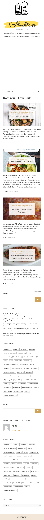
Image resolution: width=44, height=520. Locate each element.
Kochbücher (27, 112)
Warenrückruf (18, 391)
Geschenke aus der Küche (11, 364)
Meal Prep (25, 376)
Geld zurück (27, 360)
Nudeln (6, 383)
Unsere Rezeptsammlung (24, 206)
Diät (5, 360)
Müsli (33, 380)
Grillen (6, 368)
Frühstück (18, 360)
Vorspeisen (23, 113)
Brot (30, 353)
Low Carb (24, 159)
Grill (32, 364)
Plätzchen (22, 383)
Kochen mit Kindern (9, 372)
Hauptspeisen (14, 112)
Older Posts (37, 291)
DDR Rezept (34, 357)
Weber (27, 391)
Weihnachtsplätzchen (10, 395)
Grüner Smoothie (16, 368)
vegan (36, 387)
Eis (11, 360)
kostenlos (20, 372)
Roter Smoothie (33, 383)
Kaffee (26, 368)
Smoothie (16, 387)
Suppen (26, 205)
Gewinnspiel (24, 364)
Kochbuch (21, 112)
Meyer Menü (35, 376)
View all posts (16, 431)
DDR (26, 357)
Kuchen (29, 372)
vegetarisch (8, 391)
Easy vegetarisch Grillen (22, 116)
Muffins (17, 380)
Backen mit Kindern (10, 353)
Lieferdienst (7, 376)
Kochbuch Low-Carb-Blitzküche (22, 162)
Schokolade (7, 387)
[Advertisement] (22, 63)
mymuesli (25, 380)
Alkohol (16, 349)
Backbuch (24, 349)
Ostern (13, 383)
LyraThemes (24, 517)
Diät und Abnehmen (16, 251)
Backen (32, 349)
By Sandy (5, 191)
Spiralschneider (27, 387)
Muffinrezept (8, 380)
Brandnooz (22, 353)
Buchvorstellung (9, 357)
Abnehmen (7, 349)
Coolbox (19, 357)
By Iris (4, 143)
